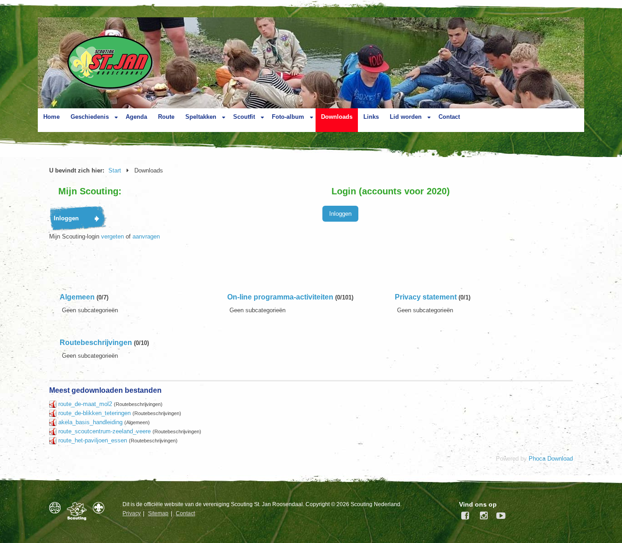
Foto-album (288, 116)
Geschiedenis (90, 116)
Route (166, 116)
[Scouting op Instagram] (482, 515)
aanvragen (146, 236)
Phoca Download (551, 458)
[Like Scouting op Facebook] (466, 515)
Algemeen (77, 297)
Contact (449, 116)
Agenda (136, 116)
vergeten (112, 236)
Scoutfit (244, 116)
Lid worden (406, 116)
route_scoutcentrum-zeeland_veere (104, 431)
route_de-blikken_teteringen (94, 413)
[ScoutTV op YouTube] (498, 515)
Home (51, 116)
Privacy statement (426, 297)
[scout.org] (101, 507)
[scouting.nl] (79, 511)
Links (371, 116)
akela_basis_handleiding (90, 422)
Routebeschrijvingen (96, 342)
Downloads (336, 116)
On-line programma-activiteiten (280, 297)
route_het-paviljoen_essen (92, 440)
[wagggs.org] (57, 507)
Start (114, 170)
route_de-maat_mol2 (85, 404)
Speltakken (200, 116)
